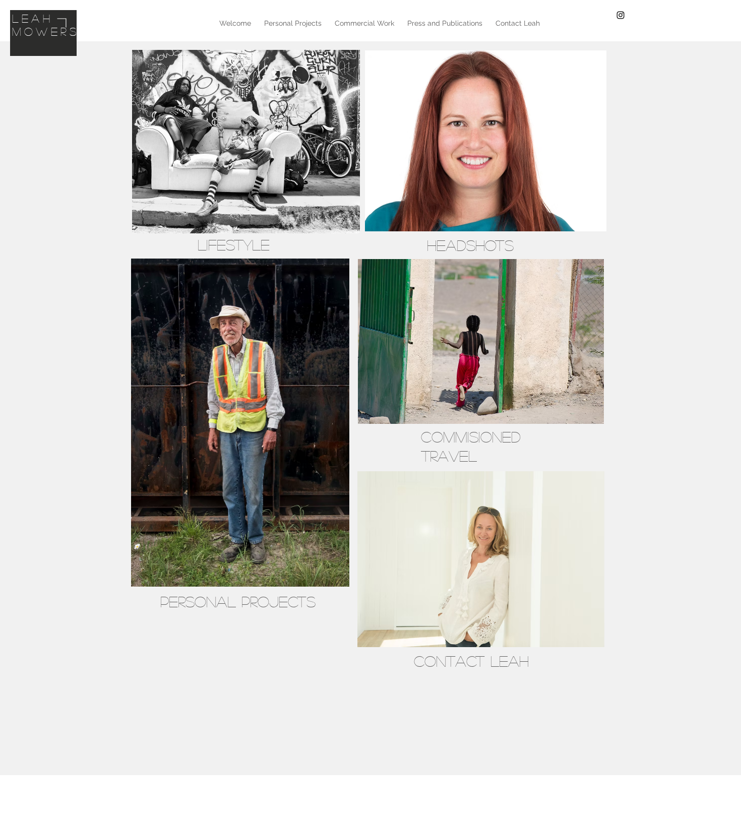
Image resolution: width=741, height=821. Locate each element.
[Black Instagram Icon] (620, 15)
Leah (32, 18)
